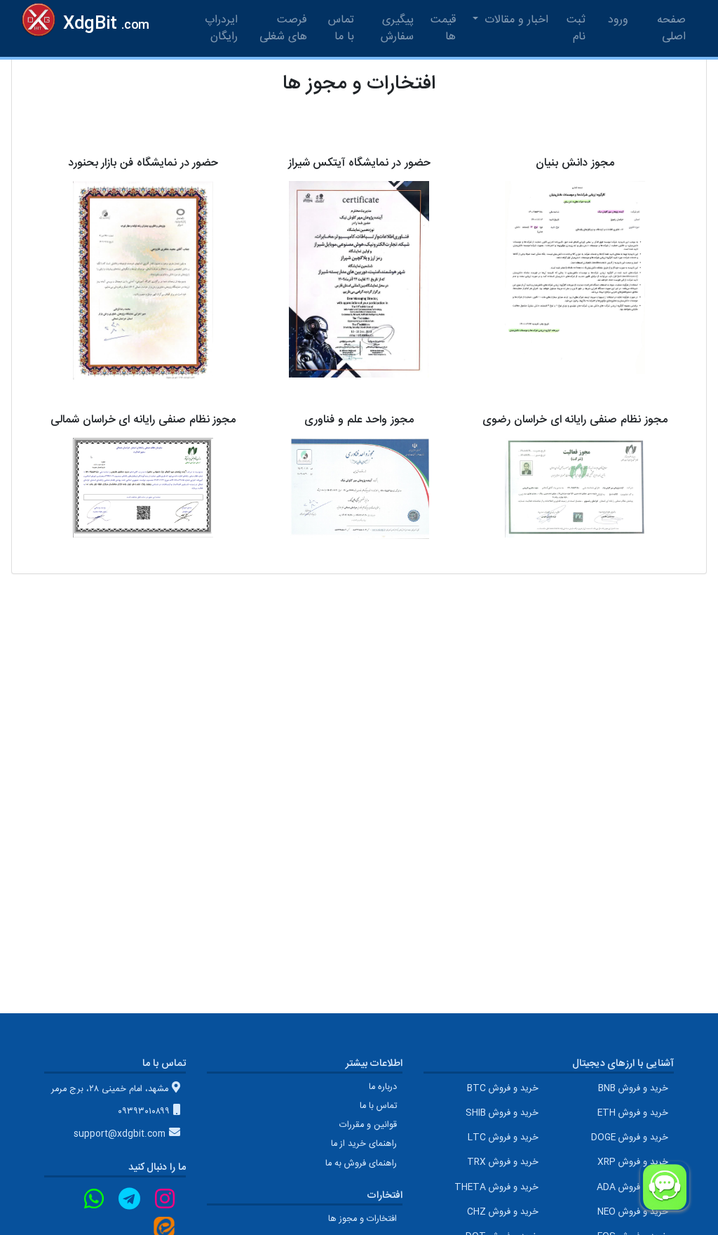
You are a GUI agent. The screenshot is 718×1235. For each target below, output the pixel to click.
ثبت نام (576, 28)
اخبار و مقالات (514, 20)
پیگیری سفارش (397, 28)
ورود (618, 20)
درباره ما (383, 1087)
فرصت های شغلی (283, 28)
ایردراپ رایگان (221, 28)
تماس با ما (341, 28)
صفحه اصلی (665, 28)
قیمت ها (443, 28)
